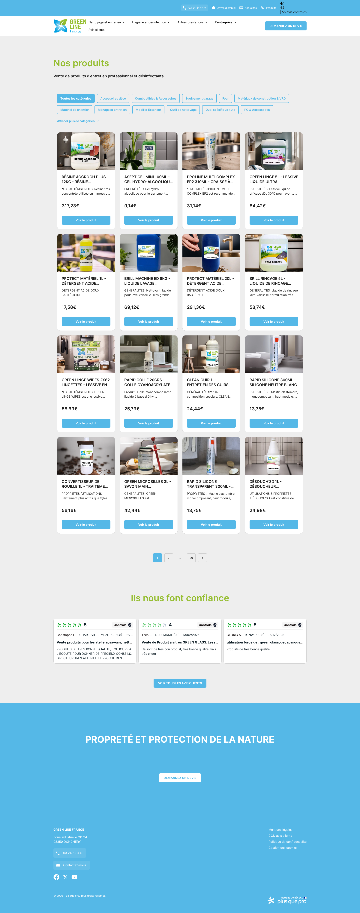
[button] (94, 641)
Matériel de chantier (74, 110)
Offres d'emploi (226, 7)
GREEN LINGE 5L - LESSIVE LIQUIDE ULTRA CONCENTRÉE (274, 182)
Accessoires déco (113, 98)
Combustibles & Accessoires (155, 98)
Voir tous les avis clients (180, 683)
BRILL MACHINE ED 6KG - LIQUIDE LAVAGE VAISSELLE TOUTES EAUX (147, 283)
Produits (271, 7)
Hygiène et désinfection (149, 22)
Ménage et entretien (112, 110)
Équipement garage (199, 98)
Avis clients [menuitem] (96, 30)
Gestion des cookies (282, 848)
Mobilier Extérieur (148, 110)
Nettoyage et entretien (104, 22)
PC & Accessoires (257, 110)
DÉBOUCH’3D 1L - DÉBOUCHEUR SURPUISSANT (266, 486)
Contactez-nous (74, 865)
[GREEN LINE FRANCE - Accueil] (70, 25)
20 (191, 557)
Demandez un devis (285, 26)
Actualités (251, 7)
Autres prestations (190, 22)
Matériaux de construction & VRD (262, 98)
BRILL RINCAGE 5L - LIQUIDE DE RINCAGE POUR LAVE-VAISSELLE (271, 283)
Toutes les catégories (75, 98)
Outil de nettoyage (183, 110)
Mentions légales (280, 829)
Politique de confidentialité (287, 842)
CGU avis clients (280, 835)
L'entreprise (223, 22)
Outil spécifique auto (220, 110)
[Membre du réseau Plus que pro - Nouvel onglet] (287, 900)
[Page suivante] (202, 557)
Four (225, 98)
